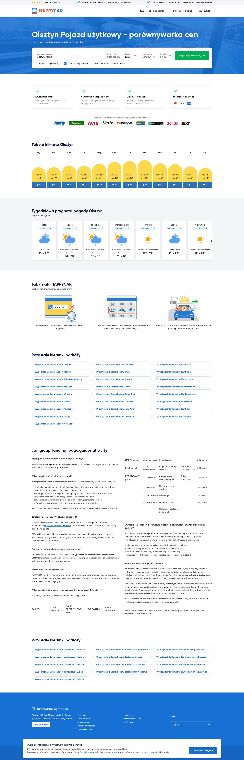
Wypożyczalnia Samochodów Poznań (114, 379)
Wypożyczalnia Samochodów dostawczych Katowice (181, 671)
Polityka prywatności (86, 726)
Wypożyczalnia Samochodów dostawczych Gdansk (120, 664)
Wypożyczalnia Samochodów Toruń (113, 386)
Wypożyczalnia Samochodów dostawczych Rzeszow (181, 657)
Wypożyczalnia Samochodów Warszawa (175, 386)
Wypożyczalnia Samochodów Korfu (173, 364)
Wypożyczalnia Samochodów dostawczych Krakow (59, 657)
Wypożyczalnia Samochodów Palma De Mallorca (58, 379)
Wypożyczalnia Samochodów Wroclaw (53, 394)
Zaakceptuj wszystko (202, 750)
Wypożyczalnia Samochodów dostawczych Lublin (59, 671)
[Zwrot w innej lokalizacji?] (36, 63)
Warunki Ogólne (85, 729)
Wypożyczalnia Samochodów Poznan (174, 401)
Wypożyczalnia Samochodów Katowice (114, 364)
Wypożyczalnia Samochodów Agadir (174, 416)
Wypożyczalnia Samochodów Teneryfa (53, 386)
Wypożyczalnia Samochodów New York (115, 408)
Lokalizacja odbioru (44, 54)
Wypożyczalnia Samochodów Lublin (173, 371)
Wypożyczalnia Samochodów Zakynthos (115, 394)
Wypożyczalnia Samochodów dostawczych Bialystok (60, 664)
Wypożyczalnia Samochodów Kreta (113, 371)
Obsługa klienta (156, 10)
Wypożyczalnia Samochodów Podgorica (54, 408)
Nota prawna (83, 722)
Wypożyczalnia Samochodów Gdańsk (53, 401)
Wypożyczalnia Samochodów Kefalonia (115, 416)
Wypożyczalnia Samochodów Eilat (172, 408)
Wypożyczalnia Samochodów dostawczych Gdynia (59, 679)
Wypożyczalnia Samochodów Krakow (53, 371)
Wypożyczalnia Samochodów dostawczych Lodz (119, 657)
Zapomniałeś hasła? (132, 719)
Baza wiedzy (83, 715)
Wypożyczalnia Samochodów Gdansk (53, 364)
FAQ (142, 10)
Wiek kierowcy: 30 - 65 (78, 63)
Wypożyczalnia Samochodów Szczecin (174, 379)
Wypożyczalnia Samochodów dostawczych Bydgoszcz (122, 649)
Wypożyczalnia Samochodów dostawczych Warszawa (121, 671)
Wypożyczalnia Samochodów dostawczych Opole (180, 649)
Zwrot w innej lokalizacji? (49, 63)
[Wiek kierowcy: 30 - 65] (65, 63)
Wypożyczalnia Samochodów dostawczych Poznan (180, 664)
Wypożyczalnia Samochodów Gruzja (52, 416)
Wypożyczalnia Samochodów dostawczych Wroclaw (60, 649)
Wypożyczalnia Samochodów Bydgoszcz (176, 394)
